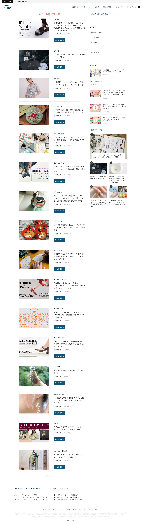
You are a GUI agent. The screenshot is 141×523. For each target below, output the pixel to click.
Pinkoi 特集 (107, 7)
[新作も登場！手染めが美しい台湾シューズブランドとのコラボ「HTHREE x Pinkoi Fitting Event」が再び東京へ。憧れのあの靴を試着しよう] (34, 28)
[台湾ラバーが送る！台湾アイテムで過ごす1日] (34, 376)
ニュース (119, 7)
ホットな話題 (94, 7)
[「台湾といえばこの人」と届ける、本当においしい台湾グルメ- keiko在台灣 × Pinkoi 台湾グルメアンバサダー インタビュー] (95, 93)
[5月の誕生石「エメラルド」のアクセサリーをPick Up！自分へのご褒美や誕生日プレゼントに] (98, 192)
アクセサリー (26, 495)
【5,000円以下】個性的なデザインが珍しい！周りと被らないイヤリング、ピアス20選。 (69, 400)
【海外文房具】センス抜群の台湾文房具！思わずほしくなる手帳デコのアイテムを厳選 (69, 140)
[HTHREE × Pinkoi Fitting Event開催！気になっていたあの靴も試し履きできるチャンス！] (34, 347)
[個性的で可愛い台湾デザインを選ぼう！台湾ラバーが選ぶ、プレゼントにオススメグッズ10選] (34, 259)
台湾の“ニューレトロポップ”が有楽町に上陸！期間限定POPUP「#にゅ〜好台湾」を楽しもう (114, 119)
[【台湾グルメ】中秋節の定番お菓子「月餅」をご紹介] (34, 60)
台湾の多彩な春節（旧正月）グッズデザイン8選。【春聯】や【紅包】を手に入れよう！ (69, 227)
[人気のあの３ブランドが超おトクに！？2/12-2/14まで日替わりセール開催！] (34, 432)
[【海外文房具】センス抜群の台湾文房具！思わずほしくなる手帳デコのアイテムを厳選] (34, 143)
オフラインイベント (60, 163)
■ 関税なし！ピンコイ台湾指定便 (66, 497)
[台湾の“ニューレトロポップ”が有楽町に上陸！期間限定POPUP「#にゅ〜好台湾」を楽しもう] (95, 120)
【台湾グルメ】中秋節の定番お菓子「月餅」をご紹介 (98, 177)
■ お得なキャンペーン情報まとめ (66, 495)
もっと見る (59, 40)
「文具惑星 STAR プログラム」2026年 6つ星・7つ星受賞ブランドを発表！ (114, 71)
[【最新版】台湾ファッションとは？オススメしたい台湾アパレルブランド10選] (34, 88)
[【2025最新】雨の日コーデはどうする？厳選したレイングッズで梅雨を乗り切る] (118, 192)
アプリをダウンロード (79, 510)
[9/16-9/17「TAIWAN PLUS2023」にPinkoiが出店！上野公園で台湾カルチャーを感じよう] (34, 318)
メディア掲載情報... (25, 1)
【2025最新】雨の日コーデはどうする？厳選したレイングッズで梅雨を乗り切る (117, 202)
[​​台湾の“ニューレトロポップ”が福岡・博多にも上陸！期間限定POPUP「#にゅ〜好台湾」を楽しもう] (95, 108)
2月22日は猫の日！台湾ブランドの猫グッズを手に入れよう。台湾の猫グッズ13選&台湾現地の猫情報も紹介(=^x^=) (69, 198)
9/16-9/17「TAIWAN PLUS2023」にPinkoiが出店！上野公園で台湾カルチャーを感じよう (69, 314)
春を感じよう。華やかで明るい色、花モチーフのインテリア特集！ (69, 455)
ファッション (26, 499)
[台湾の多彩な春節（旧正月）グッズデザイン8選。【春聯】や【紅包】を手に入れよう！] (34, 230)
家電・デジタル (41, 497)
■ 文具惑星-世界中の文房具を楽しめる (68, 499)
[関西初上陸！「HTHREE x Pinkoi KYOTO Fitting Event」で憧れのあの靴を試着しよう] (34, 172)
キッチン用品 (29, 497)
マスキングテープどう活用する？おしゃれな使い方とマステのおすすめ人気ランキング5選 (108, 156)
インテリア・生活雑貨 (60, 451)
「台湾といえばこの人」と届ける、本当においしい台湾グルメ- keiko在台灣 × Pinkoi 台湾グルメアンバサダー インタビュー (114, 93)
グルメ (16, 499)
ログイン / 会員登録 (93, 510)
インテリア (18, 497)
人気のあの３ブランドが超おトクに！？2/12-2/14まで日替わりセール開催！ (69, 428)
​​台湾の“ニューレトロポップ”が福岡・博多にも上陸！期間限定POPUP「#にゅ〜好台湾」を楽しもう (115, 106)
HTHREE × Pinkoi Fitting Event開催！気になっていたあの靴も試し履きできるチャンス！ (69, 344)
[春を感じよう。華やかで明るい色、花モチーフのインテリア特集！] (34, 460)
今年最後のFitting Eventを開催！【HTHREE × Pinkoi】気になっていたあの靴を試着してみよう (69, 285)
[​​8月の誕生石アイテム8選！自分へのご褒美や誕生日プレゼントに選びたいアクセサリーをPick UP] (118, 168)
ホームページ (131, 7)
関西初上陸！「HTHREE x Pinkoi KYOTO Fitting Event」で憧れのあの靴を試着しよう (69, 169)
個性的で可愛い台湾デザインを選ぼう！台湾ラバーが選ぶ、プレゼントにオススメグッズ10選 (69, 256)
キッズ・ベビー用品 (41, 499)
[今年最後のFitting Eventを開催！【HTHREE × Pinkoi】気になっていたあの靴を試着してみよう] (34, 289)
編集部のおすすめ (78, 7)
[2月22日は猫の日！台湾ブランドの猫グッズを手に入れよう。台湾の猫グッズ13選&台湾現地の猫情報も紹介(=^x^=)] (34, 201)
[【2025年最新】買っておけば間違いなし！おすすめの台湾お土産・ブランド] (34, 115)
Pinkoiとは (56, 510)
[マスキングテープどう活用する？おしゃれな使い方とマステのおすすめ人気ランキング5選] (108, 146)
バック (16, 495)
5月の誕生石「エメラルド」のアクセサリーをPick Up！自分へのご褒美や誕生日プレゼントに (98, 203)
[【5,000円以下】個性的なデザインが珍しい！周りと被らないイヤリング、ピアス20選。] (34, 403)
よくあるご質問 (66, 510)
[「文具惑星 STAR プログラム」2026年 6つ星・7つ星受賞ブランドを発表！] (95, 73)
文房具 (36, 495)
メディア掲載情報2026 (96, 81)
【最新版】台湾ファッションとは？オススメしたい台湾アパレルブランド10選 (69, 83)
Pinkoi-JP (58, 34)
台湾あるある (58, 51)
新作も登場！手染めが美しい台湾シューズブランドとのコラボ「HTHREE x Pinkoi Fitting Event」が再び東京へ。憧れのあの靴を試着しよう (69, 27)
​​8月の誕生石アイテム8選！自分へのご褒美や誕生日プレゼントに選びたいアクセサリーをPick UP (118, 179)
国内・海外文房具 (59, 134)
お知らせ (56, 19)
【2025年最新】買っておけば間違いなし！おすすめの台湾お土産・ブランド (68, 110)
